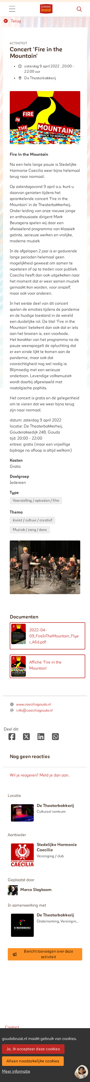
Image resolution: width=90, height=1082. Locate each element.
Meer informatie (16, 1071)
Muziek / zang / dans (30, 530)
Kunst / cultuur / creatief (32, 520)
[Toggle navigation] (12, 9)
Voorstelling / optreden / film (36, 500)
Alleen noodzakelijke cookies (32, 1061)
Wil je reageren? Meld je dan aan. (39, 775)
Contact (12, 1027)
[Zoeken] (79, 9)
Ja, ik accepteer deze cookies (33, 1049)
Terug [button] (15, 21)
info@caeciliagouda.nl (34, 710)
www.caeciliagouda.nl (33, 704)
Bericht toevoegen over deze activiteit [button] (48, 954)
